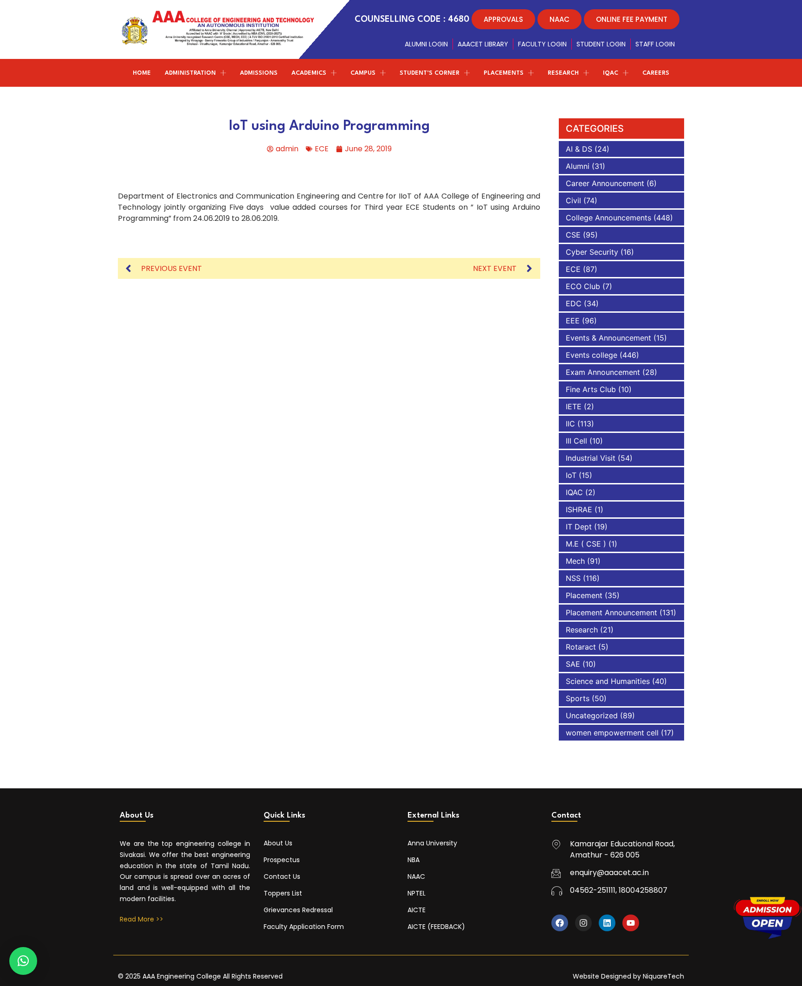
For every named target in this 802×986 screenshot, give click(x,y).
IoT (571, 475)
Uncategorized (592, 715)
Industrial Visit (590, 458)
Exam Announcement (603, 372)
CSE (573, 234)
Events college (591, 355)
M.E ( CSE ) (586, 543)
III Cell (576, 440)
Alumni (577, 166)
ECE (322, 148)
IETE (574, 406)
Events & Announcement (608, 337)
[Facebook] (559, 923)
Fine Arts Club (591, 389)
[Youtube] (630, 923)
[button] (23, 961)
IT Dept (579, 526)
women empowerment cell (612, 732)
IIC (570, 423)
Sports (577, 698)
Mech (575, 561)
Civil (573, 200)
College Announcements (608, 217)
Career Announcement (605, 183)
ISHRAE (579, 509)
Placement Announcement (611, 612)
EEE (573, 320)
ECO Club (583, 286)
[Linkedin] (607, 923)
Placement (584, 595)
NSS (573, 578)
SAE (573, 664)
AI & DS (579, 149)
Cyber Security (592, 252)
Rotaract (581, 646)
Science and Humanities (608, 681)
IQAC (574, 492)
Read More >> (141, 919)
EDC (574, 303)
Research (582, 629)
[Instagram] (583, 923)
